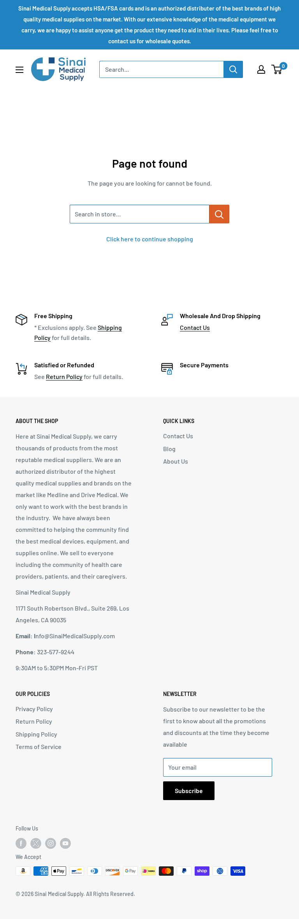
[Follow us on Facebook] (21, 843)
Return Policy (64, 376)
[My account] (261, 69)
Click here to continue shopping (149, 239)
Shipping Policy (36, 734)
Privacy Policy (34, 708)
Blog (169, 448)
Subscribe (189, 790)
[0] (277, 69)
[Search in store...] (219, 214)
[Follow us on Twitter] (35, 845)
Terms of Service (39, 746)
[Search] (233, 69)
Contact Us (195, 327)
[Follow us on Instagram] (50, 843)
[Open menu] (19, 70)
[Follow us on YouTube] (65, 843)
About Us (175, 461)
